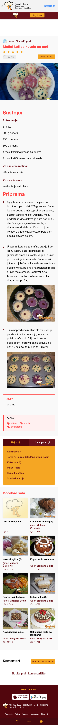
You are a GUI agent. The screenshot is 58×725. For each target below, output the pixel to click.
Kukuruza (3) (14, 462)
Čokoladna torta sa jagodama (42, 625)
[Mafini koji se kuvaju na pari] (31, 303)
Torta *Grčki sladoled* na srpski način (28, 457)
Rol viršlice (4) (14, 451)
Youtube (25, 714)
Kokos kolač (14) (42, 589)
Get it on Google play (38, 697)
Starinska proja (15, 478)
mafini (27, 423)
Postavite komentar (43, 661)
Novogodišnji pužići (15, 625)
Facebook (8, 714)
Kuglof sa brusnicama (42, 553)
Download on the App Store (20, 697)
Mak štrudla (13, 467)
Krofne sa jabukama (15, 589)
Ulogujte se (37, 15)
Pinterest (44, 714)
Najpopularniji (42, 442)
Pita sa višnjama (15, 515)
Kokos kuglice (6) (15, 553)
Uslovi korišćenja (41, 705)
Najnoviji (15, 442)
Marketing (13, 707)
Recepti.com (5, 705)
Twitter (17, 714)
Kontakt (23, 707)
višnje (14, 423)
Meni (29, 721)
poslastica (16, 426)
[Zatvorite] (2, 6)
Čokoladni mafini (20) (42, 515)
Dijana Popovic (24, 41)
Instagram (35, 714)
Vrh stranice (28, 689)
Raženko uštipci (16, 473)
